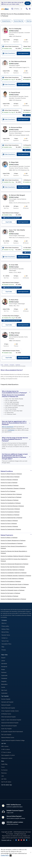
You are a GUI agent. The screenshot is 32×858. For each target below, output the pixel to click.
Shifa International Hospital (8, 717)
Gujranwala (4, 675)
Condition (18, 364)
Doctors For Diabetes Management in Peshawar (13, 599)
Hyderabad (4, 693)
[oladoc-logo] (5, 8)
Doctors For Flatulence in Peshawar (10, 514)
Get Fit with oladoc (6, 782)
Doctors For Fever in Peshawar (9, 523)
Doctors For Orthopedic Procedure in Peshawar (13, 587)
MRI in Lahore (4, 746)
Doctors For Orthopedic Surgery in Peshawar (12, 590)
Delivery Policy (5, 629)
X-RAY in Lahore (5, 749)
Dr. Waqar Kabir (13, 162)
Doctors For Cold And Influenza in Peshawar (12, 506)
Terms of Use (5, 641)
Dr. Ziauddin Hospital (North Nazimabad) (12, 731)
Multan (3, 669)
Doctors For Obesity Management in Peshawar (13, 540)
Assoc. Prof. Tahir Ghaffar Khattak (17, 230)
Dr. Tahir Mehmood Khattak (17, 61)
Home (2, 364)
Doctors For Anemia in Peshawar (9, 526)
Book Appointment (23, 53)
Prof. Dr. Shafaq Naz (15, 28)
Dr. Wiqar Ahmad (14, 333)
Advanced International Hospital (9, 722)
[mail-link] (24, 840)
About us (4, 623)
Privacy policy (5, 626)
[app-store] (8, 789)
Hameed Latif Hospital (7, 702)
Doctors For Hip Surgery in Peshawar (10, 593)
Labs (2, 776)
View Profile (8, 222)
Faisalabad (4, 678)
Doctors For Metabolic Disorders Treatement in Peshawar (16, 575)
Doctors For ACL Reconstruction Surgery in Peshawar (15, 584)
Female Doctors (6, 21)
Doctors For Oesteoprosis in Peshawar (11, 529)
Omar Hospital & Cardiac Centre (10, 711)
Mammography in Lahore (8, 755)
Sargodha (3, 681)
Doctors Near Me (18, 21)
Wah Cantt (4, 690)
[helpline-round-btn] (26, 8)
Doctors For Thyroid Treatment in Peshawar (12, 578)
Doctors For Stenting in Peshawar (9, 596)
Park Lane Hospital (6, 734)
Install (27, 3)
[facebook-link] (16, 840)
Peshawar (12, 364)
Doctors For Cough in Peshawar (9, 482)
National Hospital (5, 705)
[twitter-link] (13, 840)
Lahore (3, 660)
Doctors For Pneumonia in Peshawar (10, 509)
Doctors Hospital (5, 699)
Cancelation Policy (6, 644)
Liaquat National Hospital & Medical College (13, 740)
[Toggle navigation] (30, 9)
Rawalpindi (4, 666)
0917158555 (11, 430)
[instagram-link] (18, 840)
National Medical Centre (7, 737)
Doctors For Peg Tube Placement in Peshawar (13, 567)
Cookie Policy (5, 855)
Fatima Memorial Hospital (8, 708)
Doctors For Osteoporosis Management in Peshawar (14, 564)
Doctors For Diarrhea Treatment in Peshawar (12, 569)
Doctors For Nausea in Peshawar (9, 479)
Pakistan (6, 364)
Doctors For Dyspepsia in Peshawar (10, 511)
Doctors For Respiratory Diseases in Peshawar (13, 488)
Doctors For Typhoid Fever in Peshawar (11, 497)
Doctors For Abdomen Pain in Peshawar (11, 494)
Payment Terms (6, 635)
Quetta (3, 687)
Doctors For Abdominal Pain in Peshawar (11, 517)
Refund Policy (5, 632)
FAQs (3, 647)
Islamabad (4, 663)
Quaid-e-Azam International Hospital (11, 720)
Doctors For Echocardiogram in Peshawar (12, 543)
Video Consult (9, 53)
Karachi (3, 657)
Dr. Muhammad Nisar (15, 127)
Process (4, 650)
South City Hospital (6, 728)
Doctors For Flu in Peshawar (8, 491)
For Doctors (4, 770)
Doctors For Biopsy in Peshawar (9, 537)
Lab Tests (3, 779)
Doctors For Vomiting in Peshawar (10, 485)
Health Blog (4, 764)
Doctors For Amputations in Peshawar (11, 581)
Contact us (4, 638)
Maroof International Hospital (9, 725)
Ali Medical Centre (6, 714)
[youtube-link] (21, 840)
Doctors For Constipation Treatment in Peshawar (14, 572)
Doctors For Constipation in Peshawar (11, 503)
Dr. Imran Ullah (13, 265)
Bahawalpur (4, 684)
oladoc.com (26, 836)
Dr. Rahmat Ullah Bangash (17, 195)
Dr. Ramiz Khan (13, 299)
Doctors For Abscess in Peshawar (9, 500)
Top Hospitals (5, 696)
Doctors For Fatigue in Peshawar (9, 520)
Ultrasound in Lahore (6, 758)
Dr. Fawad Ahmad (14, 92)
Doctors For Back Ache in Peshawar (10, 476)
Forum (3, 767)
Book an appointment (7, 426)
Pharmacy (4, 773)
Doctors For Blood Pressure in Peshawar (11, 473)
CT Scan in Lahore (6, 752)
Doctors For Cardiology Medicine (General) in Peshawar (15, 556)
